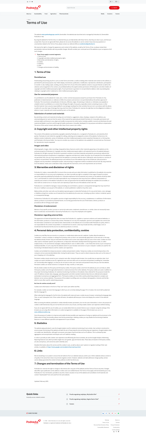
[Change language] (117, 1)
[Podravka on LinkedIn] (27, 1)
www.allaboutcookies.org (42, 312)
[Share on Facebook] (106, 413)
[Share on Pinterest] (112, 413)
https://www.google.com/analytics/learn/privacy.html (64, 347)
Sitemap (107, 420)
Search (115, 7)
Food (46, 13)
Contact (118, 422)
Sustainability (38, 13)
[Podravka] (33, 9)
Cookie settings (116, 429)
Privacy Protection (115, 425)
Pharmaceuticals (63, 13)
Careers (117, 13)
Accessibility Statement (103, 427)
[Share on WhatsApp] (118, 413)
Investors (109, 13)
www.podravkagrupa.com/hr (50, 34)
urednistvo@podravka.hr (87, 44)
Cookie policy (116, 427)
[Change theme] (111, 1)
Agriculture (53, 13)
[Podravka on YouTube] (32, 1)
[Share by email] (115, 413)
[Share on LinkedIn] (103, 413)
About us (28, 13)
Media (102, 13)
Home (29, 19)
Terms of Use (106, 422)
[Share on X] (109, 413)
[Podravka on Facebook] (116, 431)
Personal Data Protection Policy (101, 425)
